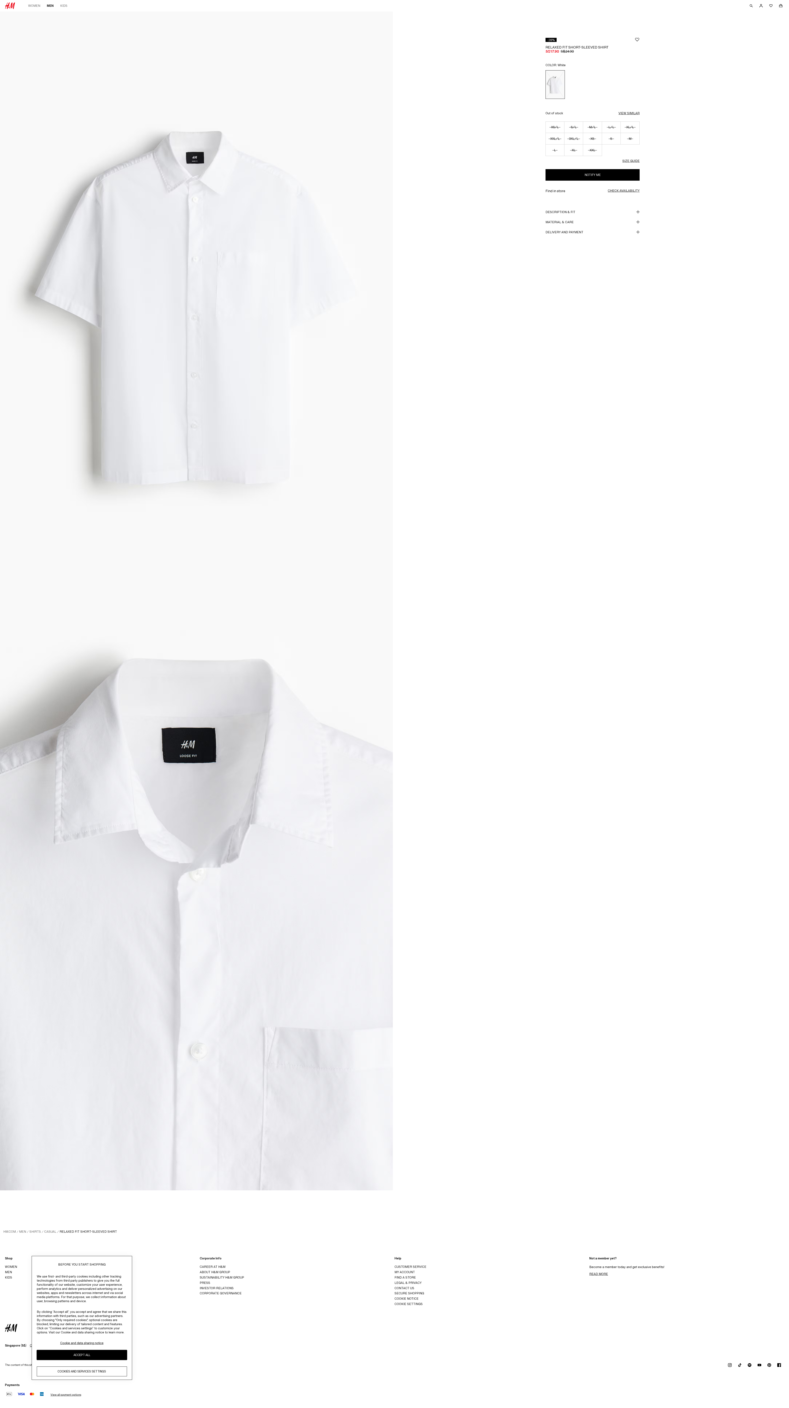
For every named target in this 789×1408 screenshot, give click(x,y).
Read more (598, 1274)
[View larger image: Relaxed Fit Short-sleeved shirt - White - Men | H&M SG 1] (196, 306)
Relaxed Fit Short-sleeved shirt (88, 1231)
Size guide (631, 161)
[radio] (555, 84)
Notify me (593, 175)
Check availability (624, 190)
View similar (629, 113)
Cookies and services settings (82, 1371)
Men (50, 5)
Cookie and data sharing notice (82, 1343)
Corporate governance (221, 1293)
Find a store (405, 1277)
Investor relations (217, 1288)
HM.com (9, 1231)
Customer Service (410, 1266)
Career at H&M (212, 1266)
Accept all (82, 1355)
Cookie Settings (408, 1304)
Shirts (35, 1231)
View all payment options (66, 1394)
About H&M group (215, 1272)
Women (34, 5)
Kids (63, 5)
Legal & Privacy (408, 1282)
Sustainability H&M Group (222, 1277)
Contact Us (404, 1288)
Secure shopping (409, 1293)
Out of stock (554, 113)
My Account (404, 1272)
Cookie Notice (406, 1298)
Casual (50, 1231)
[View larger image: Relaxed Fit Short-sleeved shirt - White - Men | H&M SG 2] (196, 895)
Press (205, 1282)
